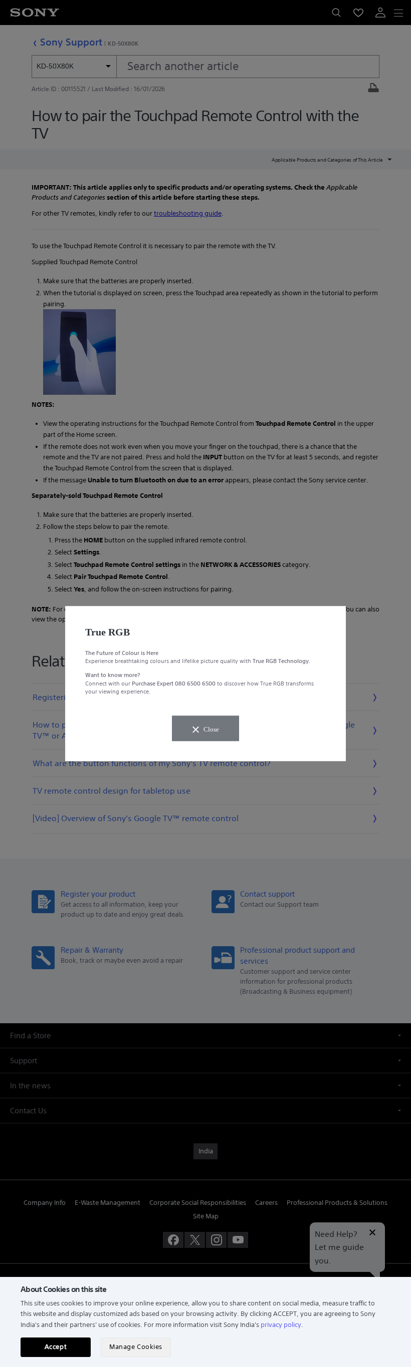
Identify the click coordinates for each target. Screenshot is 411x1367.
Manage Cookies (135, 1346)
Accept (56, 1346)
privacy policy (281, 1324)
